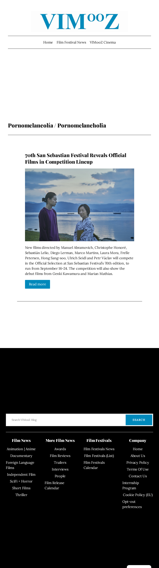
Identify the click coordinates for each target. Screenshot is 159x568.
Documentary (21, 455)
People (60, 476)
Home (48, 42)
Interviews (60, 469)
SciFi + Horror (21, 481)
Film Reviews (60, 455)
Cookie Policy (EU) (138, 495)
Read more (37, 284)
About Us (137, 455)
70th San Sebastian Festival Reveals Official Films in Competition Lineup (75, 158)
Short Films (21, 488)
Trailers (60, 462)
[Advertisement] (79, 91)
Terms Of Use (138, 469)
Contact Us (138, 476)
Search (139, 420)
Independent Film (21, 474)
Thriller (21, 495)
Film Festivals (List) (99, 455)
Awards (60, 449)
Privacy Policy (137, 462)
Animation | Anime (21, 449)
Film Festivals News (99, 449)
